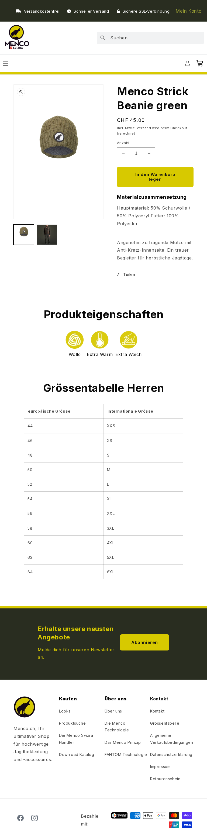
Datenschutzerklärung (171, 754)
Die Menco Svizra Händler (76, 738)
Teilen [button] (129, 274)
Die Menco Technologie (117, 726)
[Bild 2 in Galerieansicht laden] (47, 234)
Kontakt (157, 711)
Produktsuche (72, 723)
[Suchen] (103, 38)
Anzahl (123, 143)
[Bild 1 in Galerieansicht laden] (23, 234)
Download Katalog (76, 754)
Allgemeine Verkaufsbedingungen (171, 738)
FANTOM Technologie (126, 754)
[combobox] (150, 38)
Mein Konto (189, 11)
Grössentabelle (164, 723)
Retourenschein (165, 778)
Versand (144, 128)
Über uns (113, 711)
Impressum (160, 766)
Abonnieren (144, 642)
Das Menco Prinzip (123, 742)
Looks (65, 711)
